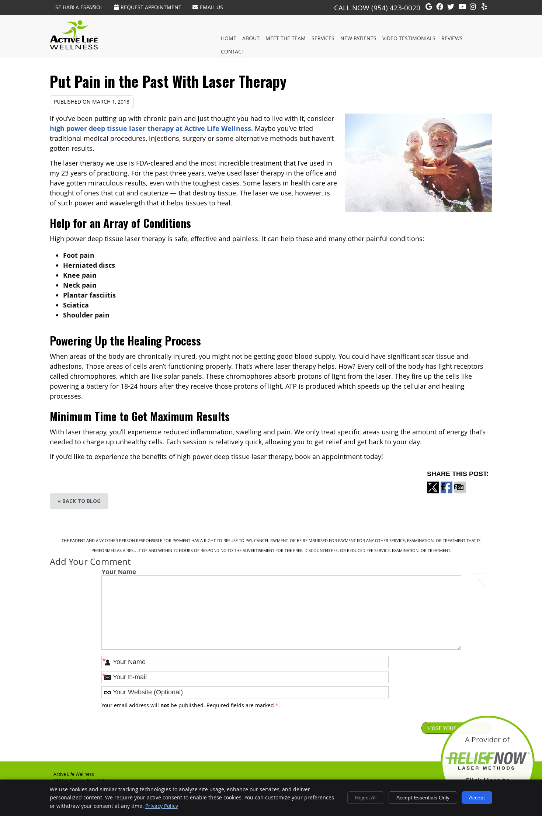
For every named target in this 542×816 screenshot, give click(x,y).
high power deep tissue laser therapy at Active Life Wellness (150, 128)
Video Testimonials (408, 38)
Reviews (452, 38)
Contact (232, 51)
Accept (477, 798)
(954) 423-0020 (395, 8)
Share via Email (460, 492)
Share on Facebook (446, 492)
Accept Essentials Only (422, 798)
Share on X (433, 492)
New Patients (358, 38)
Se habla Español (79, 7)
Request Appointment (151, 7)
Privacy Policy (161, 805)
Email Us (211, 7)
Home (228, 38)
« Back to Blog (79, 500)
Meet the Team (285, 38)
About (251, 38)
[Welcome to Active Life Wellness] (74, 46)
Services (323, 38)
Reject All (365, 798)
